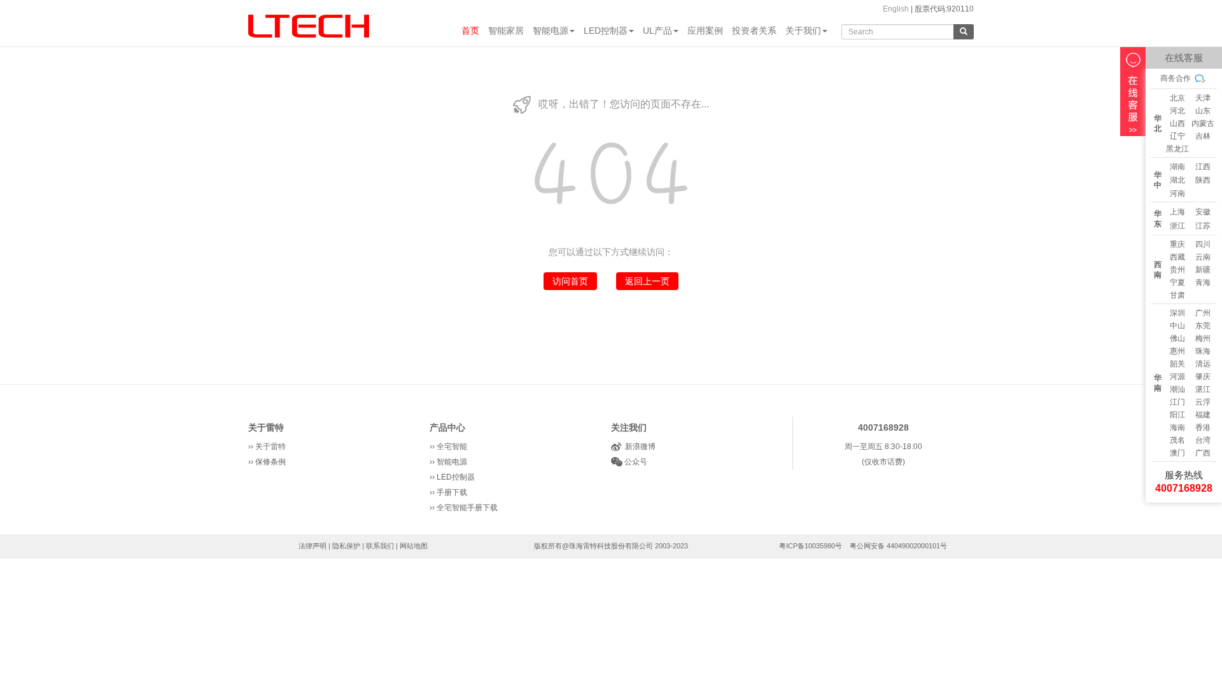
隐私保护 (346, 546)
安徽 (1203, 211)
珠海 (1203, 351)
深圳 (1177, 313)
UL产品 (657, 30)
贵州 (1177, 269)
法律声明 (312, 546)
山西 (1177, 123)
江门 (1177, 402)
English (896, 8)
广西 (1203, 452)
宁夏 (1177, 282)
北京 (1177, 98)
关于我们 (803, 30)
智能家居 (506, 30)
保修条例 (270, 461)
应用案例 (705, 30)
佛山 (1177, 338)
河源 (1177, 376)
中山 (1177, 325)
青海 (1203, 282)
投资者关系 (754, 30)
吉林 (1203, 136)
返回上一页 (647, 281)
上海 (1177, 211)
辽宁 (1177, 136)
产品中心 (447, 427)
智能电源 (550, 30)
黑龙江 (1177, 148)
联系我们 (380, 546)
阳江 (1177, 414)
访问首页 (570, 281)
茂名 (1177, 440)
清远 (1203, 363)
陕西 (1203, 180)
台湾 (1203, 440)
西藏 (1177, 257)
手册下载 (452, 492)
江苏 (1203, 225)
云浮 (1203, 402)
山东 (1203, 110)
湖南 (1177, 166)
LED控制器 (606, 30)
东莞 (1203, 325)
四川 (1203, 244)
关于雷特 (266, 427)
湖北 (1177, 180)
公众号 (634, 461)
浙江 (1177, 225)
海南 (1177, 427)
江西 (1203, 166)
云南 (1203, 257)
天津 (1203, 98)
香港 (1203, 427)
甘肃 (1177, 295)
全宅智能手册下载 (467, 507)
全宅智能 (452, 446)
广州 (1203, 313)
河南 (1177, 193)
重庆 (1177, 244)
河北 (1177, 110)
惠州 (1177, 351)
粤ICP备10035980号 (810, 546)
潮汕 (1177, 389)
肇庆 (1203, 376)
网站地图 (414, 546)
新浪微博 (638, 446)
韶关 (1177, 363)
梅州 (1203, 338)
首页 (470, 30)
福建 (1203, 414)
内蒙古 (1202, 123)
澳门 (1177, 452)
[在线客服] (1133, 91)
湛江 (1203, 389)
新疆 (1203, 269)
